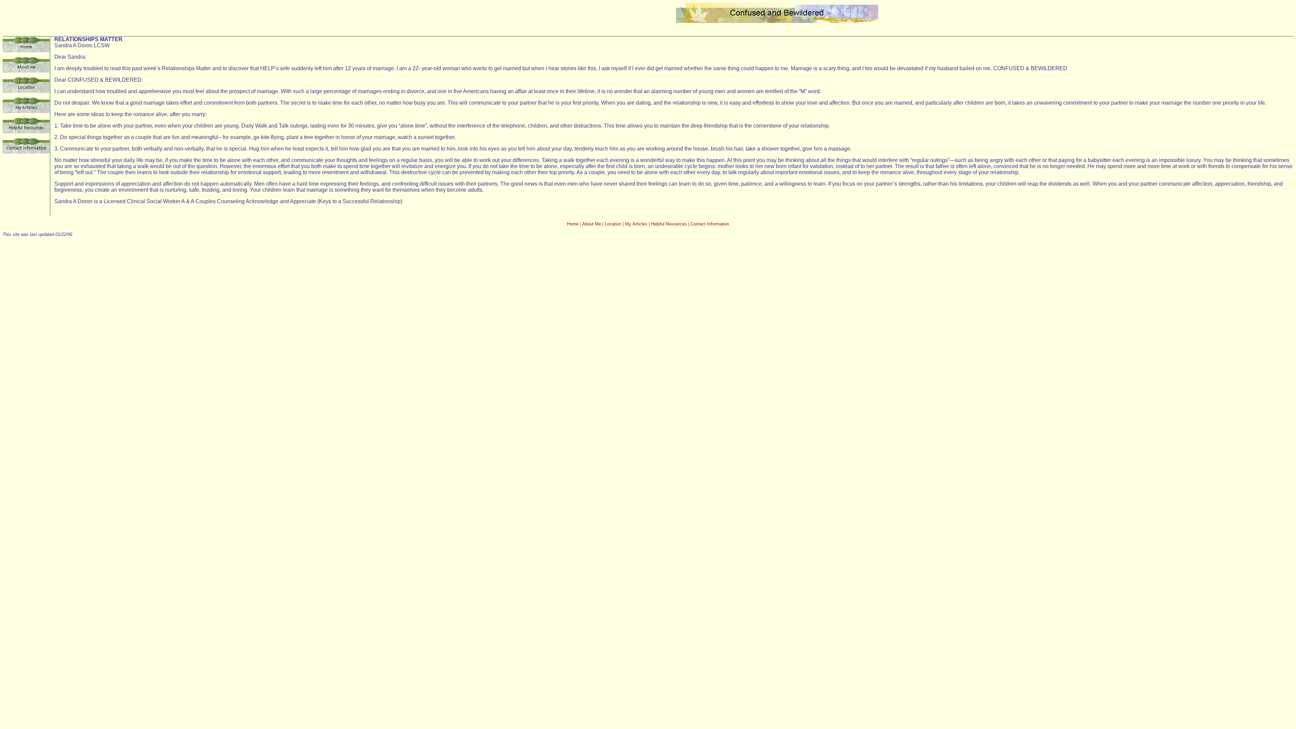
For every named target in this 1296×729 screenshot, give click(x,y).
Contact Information (710, 223)
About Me (591, 223)
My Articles (636, 223)
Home (572, 223)
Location (613, 223)
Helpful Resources (669, 223)
